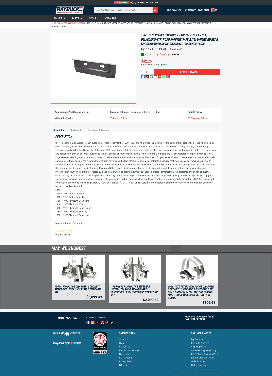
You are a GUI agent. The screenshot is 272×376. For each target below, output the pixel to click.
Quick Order (203, 10)
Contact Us (124, 346)
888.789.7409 (174, 10)
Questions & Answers (98, 130)
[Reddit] (151, 76)
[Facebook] (143, 76)
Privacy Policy (126, 361)
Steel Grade (125, 354)
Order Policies (198, 361)
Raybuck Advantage (129, 350)
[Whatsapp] (163, 76)
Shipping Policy (198, 346)
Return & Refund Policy (202, 357)
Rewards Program (200, 343)
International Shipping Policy (205, 354)
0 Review (174, 54)
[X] (147, 76)
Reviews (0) (76, 130)
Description (59, 130)
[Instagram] (168, 76)
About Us (123, 339)
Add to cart (188, 72)
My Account (190, 10)
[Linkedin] (155, 76)
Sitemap (123, 365)
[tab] (59, 130)
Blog (121, 343)
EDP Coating (125, 357)
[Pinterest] (159, 76)
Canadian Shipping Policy (203, 350)
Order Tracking (198, 365)
